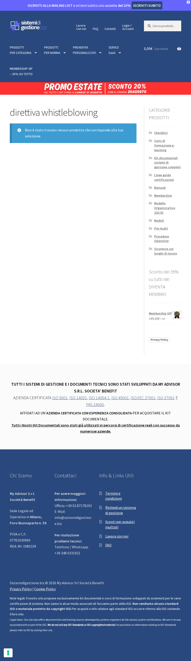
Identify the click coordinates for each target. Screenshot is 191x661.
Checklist (161, 133)
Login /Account (128, 27)
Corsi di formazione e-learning (164, 145)
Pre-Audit (161, 228)
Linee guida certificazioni (164, 177)
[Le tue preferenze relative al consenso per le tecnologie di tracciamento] (8, 652)
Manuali (160, 187)
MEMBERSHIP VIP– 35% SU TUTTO (21, 71)
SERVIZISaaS (114, 50)
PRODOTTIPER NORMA (52, 50)
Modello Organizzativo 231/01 (164, 208)
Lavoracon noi (81, 27)
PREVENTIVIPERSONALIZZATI (84, 50)
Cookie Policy (45, 589)
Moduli (159, 220)
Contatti (110, 29)
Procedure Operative (161, 238)
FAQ (95, 29)
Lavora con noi (116, 536)
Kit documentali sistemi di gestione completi (167, 162)
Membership (163, 195)
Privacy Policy (159, 339)
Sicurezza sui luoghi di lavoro (165, 251)
